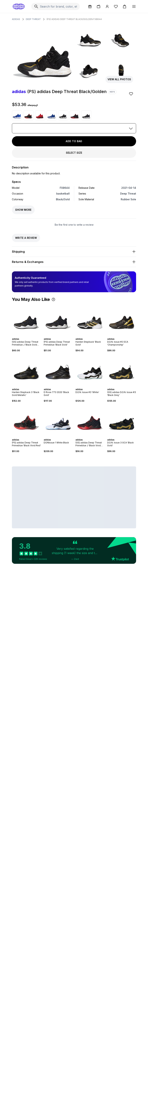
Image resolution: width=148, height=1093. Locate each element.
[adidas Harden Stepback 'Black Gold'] (89, 319)
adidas (16, 19)
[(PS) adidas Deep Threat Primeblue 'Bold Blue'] (17, 115)
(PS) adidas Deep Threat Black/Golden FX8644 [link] (74, 19)
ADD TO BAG (74, 141)
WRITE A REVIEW (26, 237)
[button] (53, 299)
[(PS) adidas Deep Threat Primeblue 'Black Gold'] (63, 115)
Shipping (18, 251)
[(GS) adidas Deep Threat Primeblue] (52, 115)
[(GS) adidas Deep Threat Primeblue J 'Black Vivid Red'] (75, 115)
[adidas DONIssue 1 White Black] (58, 420)
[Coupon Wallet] (98, 6)
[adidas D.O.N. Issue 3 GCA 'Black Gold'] (121, 420)
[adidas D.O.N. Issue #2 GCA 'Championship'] (121, 319)
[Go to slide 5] (28, 335)
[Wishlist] (116, 6)
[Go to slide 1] (22, 335)
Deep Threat (33, 19)
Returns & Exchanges (28, 262)
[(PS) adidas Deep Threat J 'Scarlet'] (40, 115)
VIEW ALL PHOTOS (119, 79)
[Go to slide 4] (58, 335)
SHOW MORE (23, 209)
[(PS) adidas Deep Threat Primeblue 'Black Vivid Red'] (28, 115)
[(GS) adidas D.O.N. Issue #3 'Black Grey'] (121, 370)
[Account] (107, 6)
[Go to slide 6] (61, 335)
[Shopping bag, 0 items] (124, 6)
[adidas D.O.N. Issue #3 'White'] (89, 370)
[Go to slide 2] (24, 335)
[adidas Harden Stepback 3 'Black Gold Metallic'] (26, 370)
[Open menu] (134, 6)
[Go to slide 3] (25, 335)
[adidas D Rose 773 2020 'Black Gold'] (58, 370)
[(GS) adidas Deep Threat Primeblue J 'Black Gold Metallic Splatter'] (86, 115)
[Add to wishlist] (131, 93)
